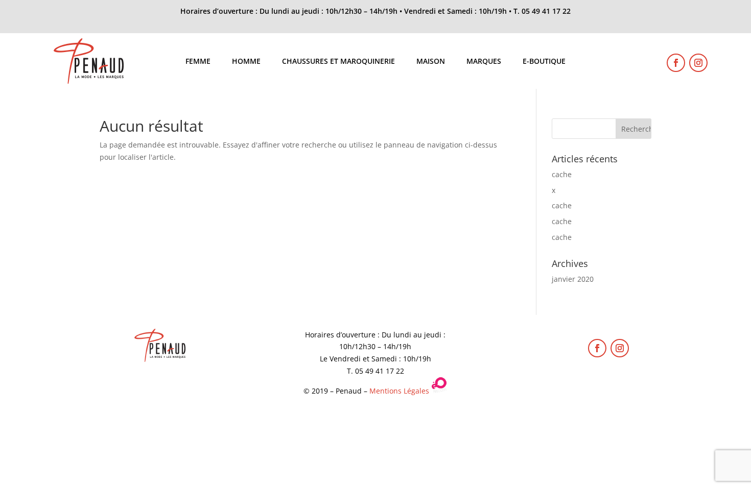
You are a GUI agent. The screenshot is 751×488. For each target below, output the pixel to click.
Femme (197, 62)
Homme (246, 62)
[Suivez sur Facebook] (676, 63)
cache (562, 174)
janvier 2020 (573, 279)
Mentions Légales (399, 391)
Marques (483, 62)
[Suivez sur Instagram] (698, 63)
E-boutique (544, 62)
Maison (430, 62)
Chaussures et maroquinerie (338, 62)
